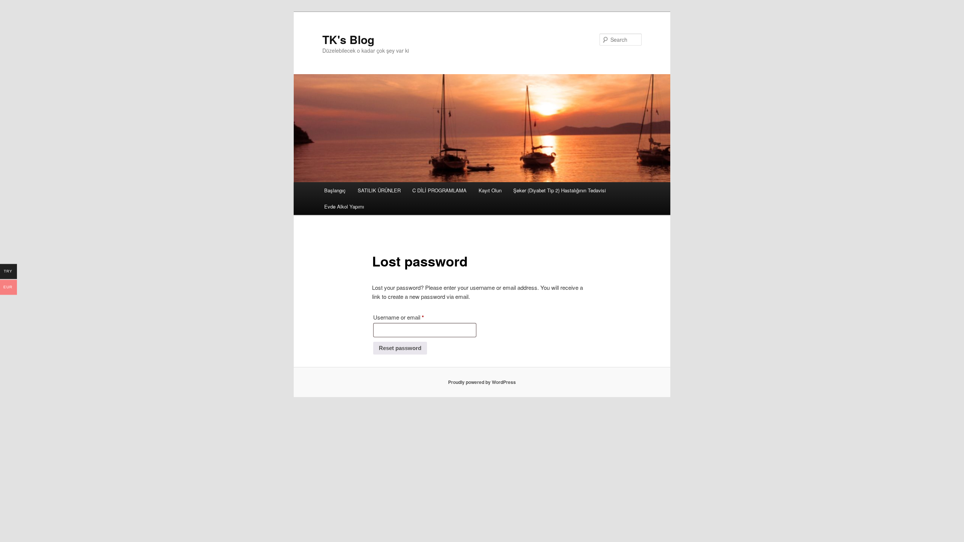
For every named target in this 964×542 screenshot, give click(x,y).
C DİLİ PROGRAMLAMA (439, 190)
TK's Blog (348, 39)
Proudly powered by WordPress (482, 382)
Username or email (409, 317)
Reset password (400, 348)
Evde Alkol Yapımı (344, 206)
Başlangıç (335, 190)
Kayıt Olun (490, 190)
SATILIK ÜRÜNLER (379, 190)
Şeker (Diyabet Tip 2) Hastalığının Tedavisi (559, 190)
